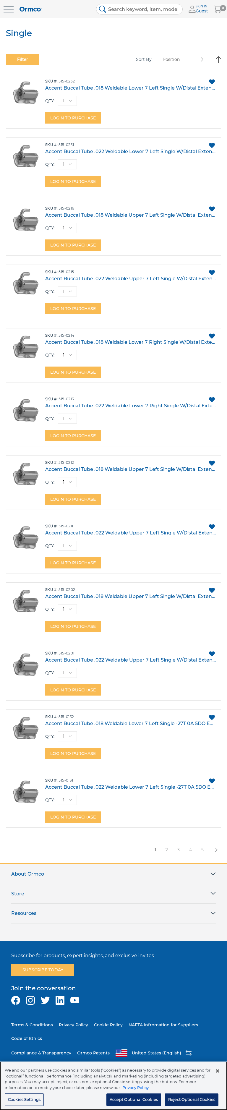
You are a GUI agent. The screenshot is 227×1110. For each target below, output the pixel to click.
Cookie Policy (108, 1025)
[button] (211, 82)
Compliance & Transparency (41, 1053)
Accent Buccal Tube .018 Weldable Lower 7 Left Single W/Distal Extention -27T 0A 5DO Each (130, 88)
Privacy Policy (73, 1025)
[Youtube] (74, 1000)
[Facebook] (15, 1000)
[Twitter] (45, 1000)
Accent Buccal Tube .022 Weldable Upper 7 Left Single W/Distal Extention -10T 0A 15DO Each (130, 278)
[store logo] (31, 9)
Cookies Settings (24, 1099)
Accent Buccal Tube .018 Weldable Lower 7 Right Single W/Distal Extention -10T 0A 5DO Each (130, 342)
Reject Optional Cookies (191, 1099)
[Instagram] (30, 1000)
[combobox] (139, 9)
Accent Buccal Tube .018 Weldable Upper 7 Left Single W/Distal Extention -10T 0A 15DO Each (130, 215)
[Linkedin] (60, 1000)
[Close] (217, 1070)
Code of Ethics (26, 1038)
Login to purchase (73, 118)
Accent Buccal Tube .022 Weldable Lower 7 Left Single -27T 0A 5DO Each (130, 787)
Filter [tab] (22, 59)
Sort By (144, 59)
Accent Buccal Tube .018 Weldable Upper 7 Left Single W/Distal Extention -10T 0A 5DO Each (130, 469)
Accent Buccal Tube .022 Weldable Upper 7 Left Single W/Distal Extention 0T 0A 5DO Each (130, 660)
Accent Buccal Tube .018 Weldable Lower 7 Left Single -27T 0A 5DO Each (130, 723)
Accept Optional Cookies (134, 1099)
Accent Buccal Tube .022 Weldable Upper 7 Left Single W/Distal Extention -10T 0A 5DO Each (130, 533)
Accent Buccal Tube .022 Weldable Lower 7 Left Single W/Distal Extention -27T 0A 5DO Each (130, 151)
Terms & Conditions (32, 1025)
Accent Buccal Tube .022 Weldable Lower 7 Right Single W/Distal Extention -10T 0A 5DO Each (130, 406)
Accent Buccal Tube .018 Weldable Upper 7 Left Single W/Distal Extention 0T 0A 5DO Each (130, 596)
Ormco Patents (93, 1053)
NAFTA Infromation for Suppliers (163, 1025)
